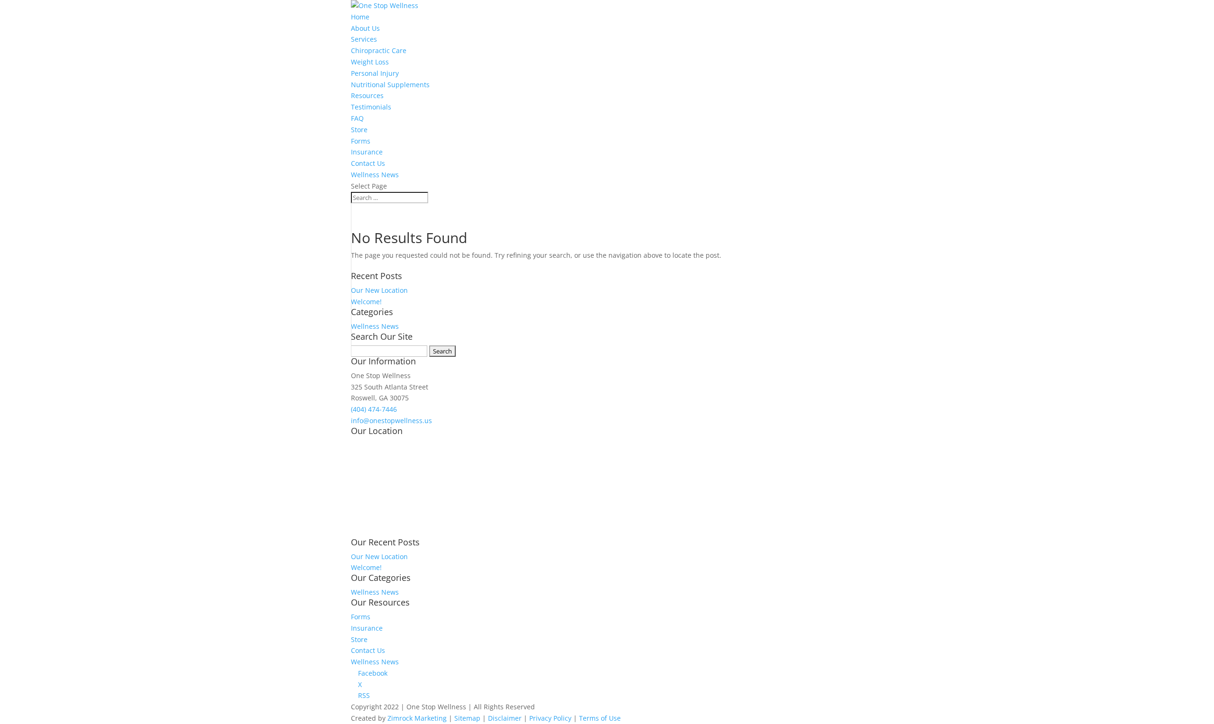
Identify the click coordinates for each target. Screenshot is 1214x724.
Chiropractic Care (378, 50)
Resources (367, 95)
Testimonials (371, 106)
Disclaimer (505, 718)
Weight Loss (370, 61)
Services (364, 39)
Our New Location (379, 290)
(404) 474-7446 (374, 409)
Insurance (367, 151)
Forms (360, 140)
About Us (365, 28)
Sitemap (467, 718)
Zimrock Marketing (417, 718)
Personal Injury (375, 73)
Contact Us (368, 163)
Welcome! (366, 301)
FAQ (357, 118)
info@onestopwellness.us (391, 420)
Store (359, 129)
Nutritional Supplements (390, 84)
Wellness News (375, 174)
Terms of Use (600, 718)
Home (360, 16)
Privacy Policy (550, 718)
